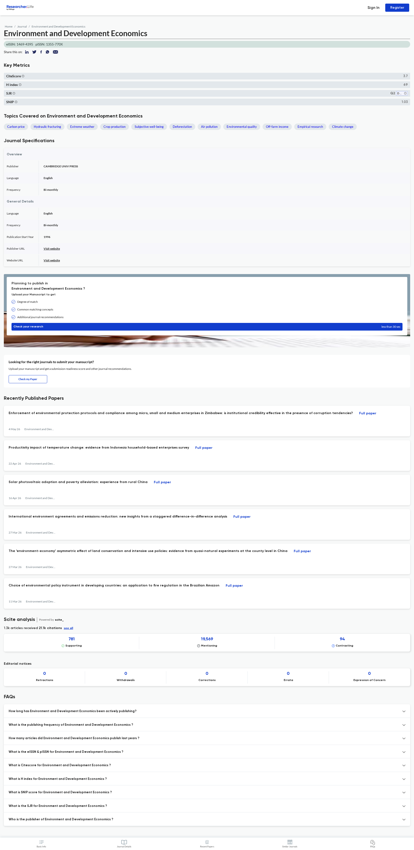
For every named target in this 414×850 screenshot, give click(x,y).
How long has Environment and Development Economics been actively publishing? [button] (73, 711)
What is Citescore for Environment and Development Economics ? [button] (60, 765)
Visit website (52, 248)
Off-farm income (277, 127)
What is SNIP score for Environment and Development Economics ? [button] (60, 792)
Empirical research (310, 127)
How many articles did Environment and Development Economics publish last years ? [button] (74, 738)
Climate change (342, 127)
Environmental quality (242, 127)
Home (8, 26)
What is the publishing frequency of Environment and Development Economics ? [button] (71, 724)
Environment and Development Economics (58, 26)
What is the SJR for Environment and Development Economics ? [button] (58, 806)
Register (397, 8)
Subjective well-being (149, 127)
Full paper (367, 413)
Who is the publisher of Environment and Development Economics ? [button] (61, 819)
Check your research (207, 326)
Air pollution (209, 127)
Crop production (115, 127)
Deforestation (182, 127)
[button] (23, 76)
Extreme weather (82, 127)
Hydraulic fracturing (47, 127)
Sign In (374, 7)
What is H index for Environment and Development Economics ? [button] (58, 779)
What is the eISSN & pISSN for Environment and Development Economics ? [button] (66, 752)
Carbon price (16, 127)
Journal (22, 26)
